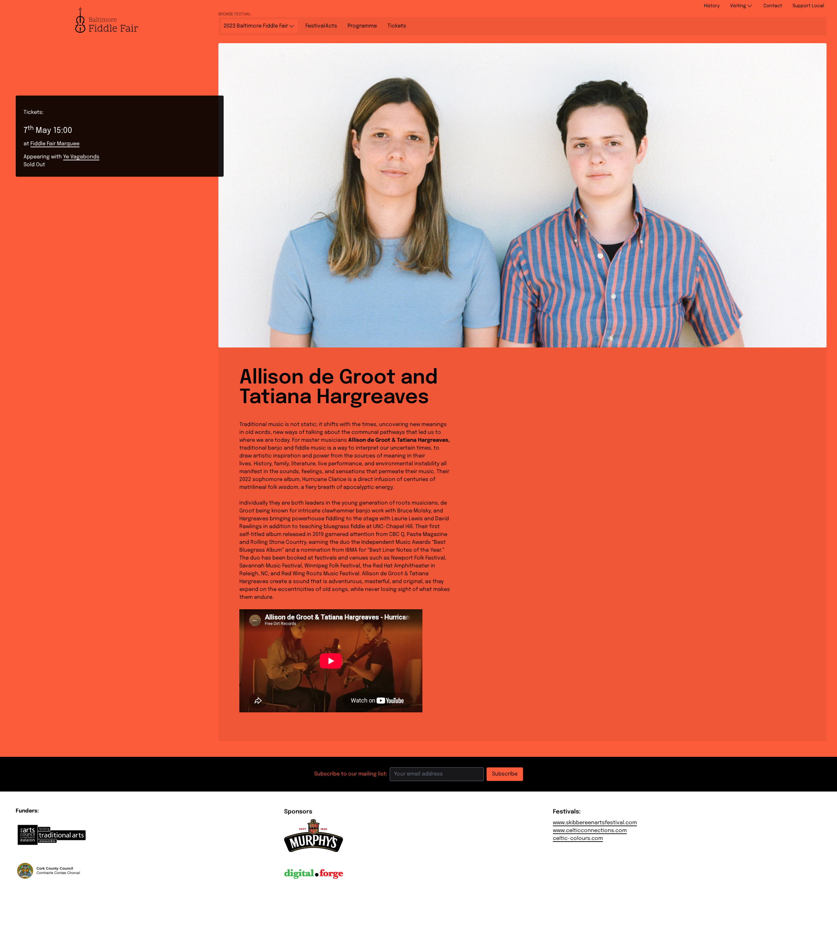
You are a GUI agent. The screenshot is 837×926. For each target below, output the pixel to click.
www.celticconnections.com (590, 830)
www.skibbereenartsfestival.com (595, 823)
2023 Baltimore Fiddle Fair (256, 26)
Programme (362, 26)
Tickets (396, 26)
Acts (321, 26)
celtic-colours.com (578, 838)
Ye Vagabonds (81, 157)
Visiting (738, 6)
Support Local (808, 6)
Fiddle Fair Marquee (54, 144)
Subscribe (505, 774)
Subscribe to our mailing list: (350, 774)
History (712, 6)
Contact (772, 6)
